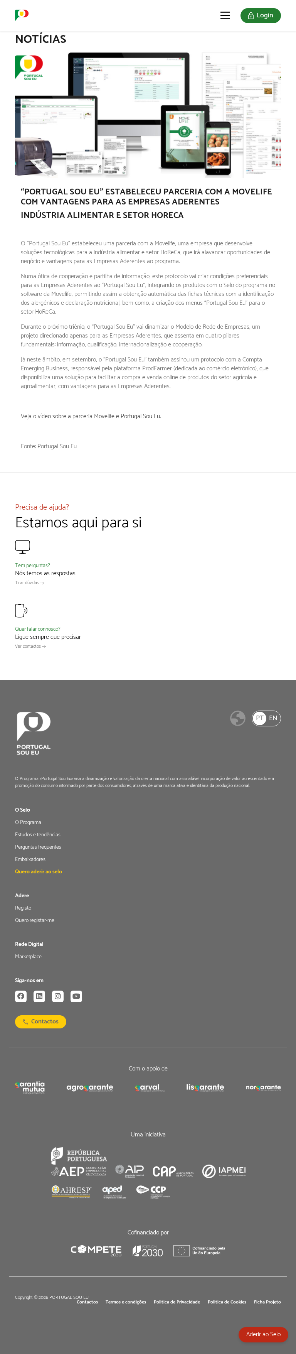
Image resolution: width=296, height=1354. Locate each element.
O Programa (28, 823)
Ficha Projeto (267, 1302)
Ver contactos (28, 646)
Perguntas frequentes (38, 847)
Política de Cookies (227, 1302)
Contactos (45, 1021)
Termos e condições (126, 1302)
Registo (23, 908)
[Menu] (225, 15)
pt (260, 718)
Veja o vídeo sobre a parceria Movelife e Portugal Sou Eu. (91, 416)
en (273, 718)
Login (265, 15)
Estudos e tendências (38, 835)
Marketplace (28, 957)
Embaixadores (30, 860)
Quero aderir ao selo (38, 872)
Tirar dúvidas (27, 582)
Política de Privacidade (177, 1302)
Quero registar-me (34, 920)
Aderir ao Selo (263, 1334)
